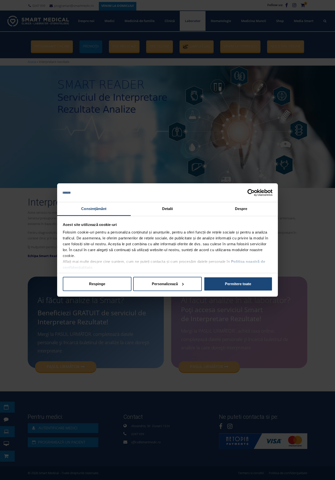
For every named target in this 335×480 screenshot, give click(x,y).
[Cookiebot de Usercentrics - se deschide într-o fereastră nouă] (251, 192)
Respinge (97, 284)
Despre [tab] (241, 209)
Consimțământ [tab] (93, 209)
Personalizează (165, 284)
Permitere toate (238, 284)
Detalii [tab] (167, 209)
